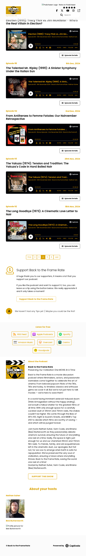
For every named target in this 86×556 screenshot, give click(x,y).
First (29, 257)
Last (57, 257)
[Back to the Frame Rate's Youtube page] (66, 10)
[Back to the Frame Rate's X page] (60, 10)
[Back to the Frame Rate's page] (77, 10)
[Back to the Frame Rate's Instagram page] (72, 10)
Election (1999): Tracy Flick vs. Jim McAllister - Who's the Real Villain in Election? (42, 21)
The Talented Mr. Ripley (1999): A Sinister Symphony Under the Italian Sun (41, 69)
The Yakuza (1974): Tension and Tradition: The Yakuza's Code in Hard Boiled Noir (37, 165)
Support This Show (42, 476)
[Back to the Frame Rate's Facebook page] (57, 10)
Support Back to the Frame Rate (36, 299)
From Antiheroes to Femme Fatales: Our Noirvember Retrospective (41, 117)
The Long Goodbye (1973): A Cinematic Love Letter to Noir (42, 212)
